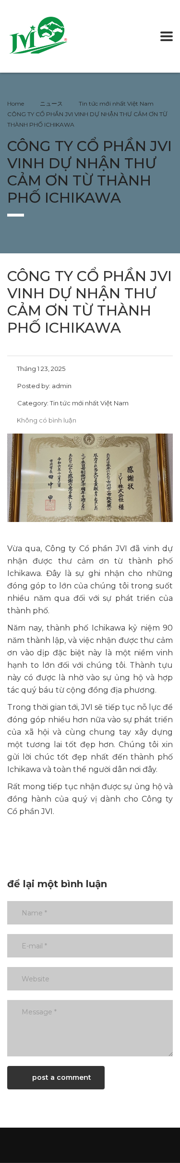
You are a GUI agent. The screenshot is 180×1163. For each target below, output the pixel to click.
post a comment (61, 1077)
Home (15, 103)
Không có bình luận (46, 420)
